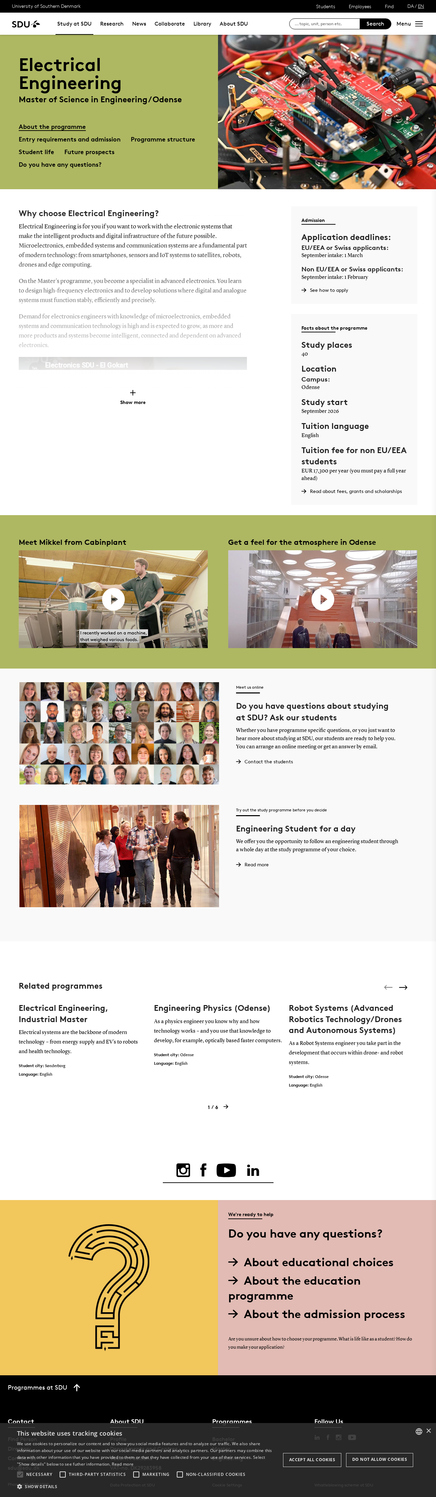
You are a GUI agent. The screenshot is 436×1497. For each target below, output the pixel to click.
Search (375, 23)
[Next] (404, 987)
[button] (20, 1474)
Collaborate (170, 23)
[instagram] (183, 1170)
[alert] (218, 1460)
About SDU (234, 23)
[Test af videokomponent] (113, 599)
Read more (123, 1464)
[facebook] (203, 1170)
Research (112, 23)
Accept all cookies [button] (312, 1460)
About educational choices (319, 1262)
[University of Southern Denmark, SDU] (26, 23)
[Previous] (389, 987)
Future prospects (89, 151)
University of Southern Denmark (46, 6)
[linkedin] (253, 1170)
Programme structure (163, 139)
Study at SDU (74, 23)
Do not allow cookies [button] (379, 1459)
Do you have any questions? (60, 164)
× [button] (428, 1431)
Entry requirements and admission (70, 139)
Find (389, 6)
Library (202, 23)
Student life (36, 151)
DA (410, 6)
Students (325, 6)
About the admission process (324, 1314)
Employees (360, 6)
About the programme (52, 126)
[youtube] (226, 1170)
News (139, 23)
